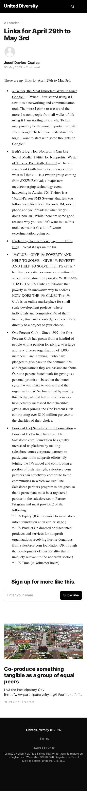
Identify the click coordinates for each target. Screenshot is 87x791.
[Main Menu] (80, 6)
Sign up (44, 738)
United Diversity (21, 6)
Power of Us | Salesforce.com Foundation (42, 428)
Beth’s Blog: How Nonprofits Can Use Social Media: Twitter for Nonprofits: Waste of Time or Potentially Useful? (44, 157)
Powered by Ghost (43, 747)
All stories (11, 23)
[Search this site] (72, 6)
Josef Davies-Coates (22, 63)
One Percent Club (25, 332)
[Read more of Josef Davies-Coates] (9, 52)
